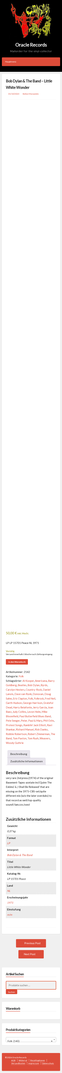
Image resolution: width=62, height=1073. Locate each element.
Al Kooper (28, 680)
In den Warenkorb (16, 662)
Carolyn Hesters (15, 689)
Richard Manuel (25, 729)
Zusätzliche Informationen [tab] (26, 761)
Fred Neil (50, 698)
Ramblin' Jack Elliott (34, 725)
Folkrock (39, 698)
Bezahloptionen (37, 1060)
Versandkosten (18, 1063)
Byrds (44, 685)
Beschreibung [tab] (18, 753)
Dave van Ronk (23, 694)
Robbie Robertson (16, 734)
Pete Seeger (13, 720)
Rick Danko (41, 729)
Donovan (38, 694)
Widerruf (23, 1060)
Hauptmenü (10, 61)
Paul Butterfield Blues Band (35, 716)
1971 (10, 902)
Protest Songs (14, 725)
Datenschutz (48, 1063)
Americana (41, 680)
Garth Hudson (14, 702)
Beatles (22, 685)
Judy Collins (19, 711)
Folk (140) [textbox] (30, 1041)
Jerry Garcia (40, 707)
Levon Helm (34, 711)
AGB (13, 1060)
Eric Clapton (20, 698)
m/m (9, 914)
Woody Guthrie (15, 742)
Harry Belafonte (22, 707)
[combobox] (31, 1039)
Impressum (33, 1063)
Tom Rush (33, 738)
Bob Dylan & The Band (19, 855)
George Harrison (32, 702)
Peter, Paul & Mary (31, 720)
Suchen (11, 992)
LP (8, 843)
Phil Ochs (48, 720)
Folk (21, 676)
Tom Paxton (20, 738)
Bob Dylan (34, 685)
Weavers (45, 738)
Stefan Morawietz (31, 94)
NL (8, 890)
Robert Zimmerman (39, 734)
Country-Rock (34, 689)
